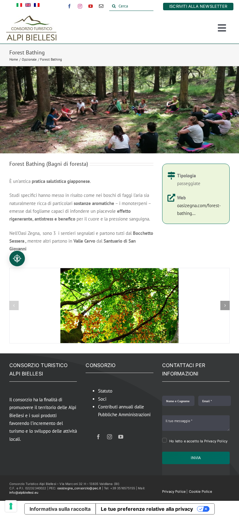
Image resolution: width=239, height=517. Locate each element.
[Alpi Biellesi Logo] (31, 18)
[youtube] (90, 6)
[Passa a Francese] (36, 6)
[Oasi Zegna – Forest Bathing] (119, 271)
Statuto (105, 391)
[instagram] (80, 6)
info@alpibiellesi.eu (23, 492)
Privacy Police (173, 491)
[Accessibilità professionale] (17, 258)
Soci (102, 399)
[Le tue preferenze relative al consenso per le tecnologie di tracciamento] (11, 506)
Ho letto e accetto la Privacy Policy (198, 441)
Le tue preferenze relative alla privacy (147, 509)
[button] (14, 305)
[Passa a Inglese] (28, 6)
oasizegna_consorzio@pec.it (79, 488)
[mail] (101, 6)
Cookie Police (200, 491)
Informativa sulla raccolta (60, 509)
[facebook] (69, 6)
